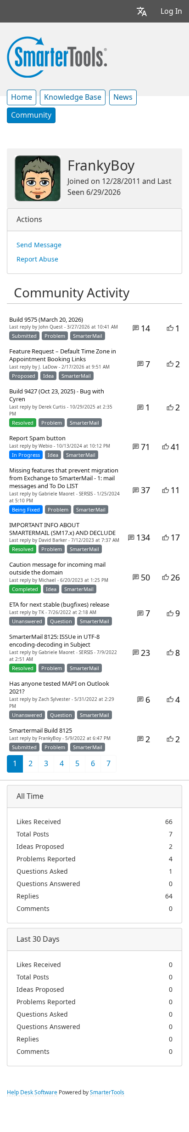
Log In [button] (171, 11)
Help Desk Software (32, 1092)
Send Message (39, 245)
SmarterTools (107, 1092)
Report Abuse (37, 259)
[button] (142, 11)
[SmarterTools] (57, 56)
